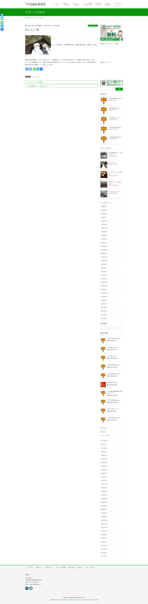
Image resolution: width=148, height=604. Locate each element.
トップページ (30, 567)
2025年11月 (104, 224)
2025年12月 (104, 221)
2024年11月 (104, 250)
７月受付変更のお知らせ (115, 98)
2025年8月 (104, 231)
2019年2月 (104, 300)
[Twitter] (2, 18)
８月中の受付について (113, 409)
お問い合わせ (72, 567)
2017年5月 (104, 314)
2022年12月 (104, 282)
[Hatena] (2, 26)
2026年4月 (104, 213)
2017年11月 (104, 307)
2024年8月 (104, 253)
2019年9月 (104, 296)
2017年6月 (104, 311)
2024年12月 (104, 246)
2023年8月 (104, 268)
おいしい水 (112, 162)
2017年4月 (104, 318)
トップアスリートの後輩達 (35, 82)
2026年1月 (104, 217)
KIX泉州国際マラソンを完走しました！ (38, 86)
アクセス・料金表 (61, 567)
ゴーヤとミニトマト (114, 191)
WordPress (58, 599)
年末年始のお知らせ (112, 382)
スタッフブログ (92, 25)
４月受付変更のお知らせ (115, 127)
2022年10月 (104, 286)
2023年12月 (104, 257)
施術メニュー (40, 567)
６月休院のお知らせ (114, 108)
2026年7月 (104, 206)
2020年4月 (104, 289)
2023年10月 (104, 260)
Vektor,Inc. (90, 599)
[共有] (2, 29)
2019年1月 (104, 304)
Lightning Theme (67, 599)
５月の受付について (114, 117)
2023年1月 (104, 278)
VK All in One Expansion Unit (79, 599)
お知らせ (103, 431)
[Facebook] (2, 15)
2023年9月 (104, 264)
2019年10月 (104, 293)
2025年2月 (104, 242)
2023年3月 (104, 275)
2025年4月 (104, 239)
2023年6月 (104, 271)
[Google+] (2, 20)
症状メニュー (49, 567)
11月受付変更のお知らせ (113, 400)
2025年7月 (104, 235)
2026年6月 (104, 210)
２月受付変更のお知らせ (115, 137)
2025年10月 (104, 228)
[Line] (2, 22)
